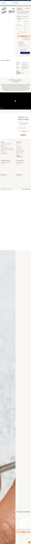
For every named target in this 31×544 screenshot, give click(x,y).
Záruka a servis (3, 145)
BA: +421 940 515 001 (15, 0)
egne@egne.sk (28, 0)
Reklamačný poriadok (4, 146)
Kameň (25, 28)
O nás (17, 145)
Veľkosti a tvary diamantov (20, 149)
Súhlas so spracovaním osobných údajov (7, 148)
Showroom (17, 143)
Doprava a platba (3, 152)
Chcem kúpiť (18, 21)
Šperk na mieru (18, 148)
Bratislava (26, 16)
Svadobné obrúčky (6, 5)
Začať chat (24, 52)
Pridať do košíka (23, 36)
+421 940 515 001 (3, 163)
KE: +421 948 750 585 (22, 0)
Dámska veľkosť (26, 21)
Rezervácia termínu (19, 146)
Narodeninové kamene (19, 152)
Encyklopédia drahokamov (20, 151)
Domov (2, 5)
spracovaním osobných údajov (25, 131)
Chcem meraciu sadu (21, 43)
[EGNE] (15, 2)
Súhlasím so (23, 529)
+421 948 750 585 (22, 54)
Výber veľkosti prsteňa (4, 153)
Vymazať (18, 33)
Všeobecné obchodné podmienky (6, 143)
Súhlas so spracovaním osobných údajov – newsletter (7, 150)
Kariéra (19, 156)
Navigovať (4, 174)
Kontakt (17, 154)
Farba (18, 28)
